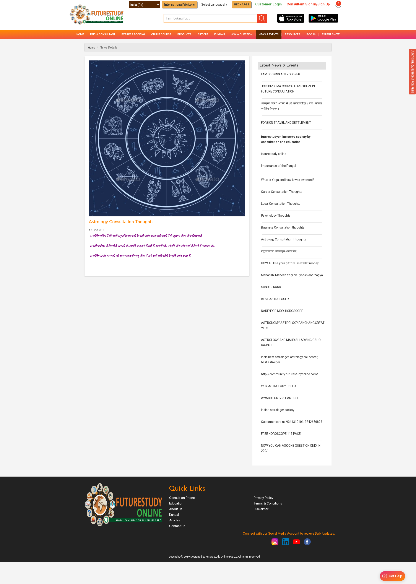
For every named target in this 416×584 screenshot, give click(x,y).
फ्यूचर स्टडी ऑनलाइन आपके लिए (278, 251)
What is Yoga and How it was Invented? (287, 180)
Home (80, 34)
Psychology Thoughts (276, 215)
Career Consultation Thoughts (281, 191)
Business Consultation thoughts (282, 227)
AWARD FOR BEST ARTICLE (280, 398)
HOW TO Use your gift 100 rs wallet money (290, 263)
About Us (175, 509)
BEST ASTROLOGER (275, 299)
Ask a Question (241, 34)
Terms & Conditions (268, 503)
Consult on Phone (182, 498)
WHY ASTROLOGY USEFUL (279, 386)
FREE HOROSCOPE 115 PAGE (281, 433)
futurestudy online (273, 154)
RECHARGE (241, 4)
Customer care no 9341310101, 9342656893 (291, 421)
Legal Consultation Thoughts (280, 203)
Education (176, 503)
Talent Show (331, 34)
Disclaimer (261, 509)
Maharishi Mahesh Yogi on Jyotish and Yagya (292, 275)
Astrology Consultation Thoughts (283, 239)
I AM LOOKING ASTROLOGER (280, 74)
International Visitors (179, 4)
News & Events (269, 34)
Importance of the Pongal (278, 165)
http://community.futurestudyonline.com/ (289, 374)
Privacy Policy (263, 498)
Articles (174, 520)
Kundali (174, 515)
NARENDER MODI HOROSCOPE (282, 311)
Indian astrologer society (277, 410)
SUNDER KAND (271, 287)
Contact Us (177, 526)
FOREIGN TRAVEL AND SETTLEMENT (286, 122)
